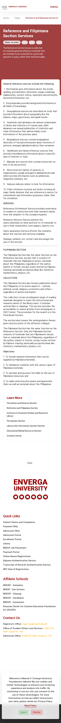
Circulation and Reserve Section (22, 403)
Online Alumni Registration (17, 556)
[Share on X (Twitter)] (32, 42)
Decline (36, 712)
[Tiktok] (39, 496)
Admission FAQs (11, 531)
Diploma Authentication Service (19, 560)
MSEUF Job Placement (14, 548)
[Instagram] (33, 496)
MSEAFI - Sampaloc (13, 585)
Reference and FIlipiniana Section (22, 408)
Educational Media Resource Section (24, 431)
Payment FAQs (10, 526)
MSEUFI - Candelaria (13, 598)
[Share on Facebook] (25, 42)
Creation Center (14, 436)
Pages (17, 18)
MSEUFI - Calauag (12, 593)
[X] (27, 496)
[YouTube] (45, 496)
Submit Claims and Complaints (19, 522)
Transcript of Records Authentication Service (27, 565)
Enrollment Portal (12, 539)
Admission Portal (12, 535)
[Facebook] (21, 496)
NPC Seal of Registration (16, 569)
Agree (24, 712)
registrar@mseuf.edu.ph (34, 624)
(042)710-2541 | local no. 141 (37, 636)
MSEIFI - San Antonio (14, 589)
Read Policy (30, 705)
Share (12, 42)
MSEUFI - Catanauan (13, 602)
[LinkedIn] (15, 496)
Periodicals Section (16, 421)
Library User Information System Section (26, 426)
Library (6, 18)
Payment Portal (11, 552)
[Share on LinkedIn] (39, 42)
